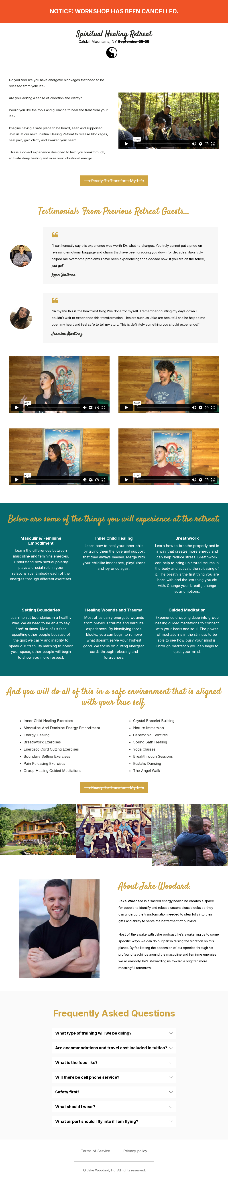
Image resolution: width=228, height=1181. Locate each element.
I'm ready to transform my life (114, 180)
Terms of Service (95, 1151)
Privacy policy (135, 1151)
